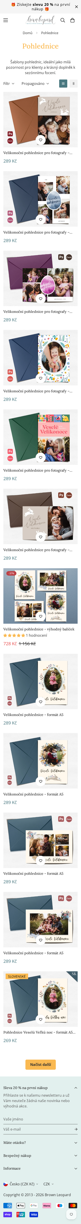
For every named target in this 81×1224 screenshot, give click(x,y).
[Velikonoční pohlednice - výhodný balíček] (40, 596)
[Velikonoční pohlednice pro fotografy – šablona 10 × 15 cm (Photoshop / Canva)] (40, 119)
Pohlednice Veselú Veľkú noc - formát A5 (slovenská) (38, 1032)
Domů (27, 33)
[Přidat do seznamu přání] (41, 140)
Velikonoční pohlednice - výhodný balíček (38, 629)
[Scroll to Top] (72, 1200)
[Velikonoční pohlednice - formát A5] (40, 681)
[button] (72, 20)
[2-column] (74, 84)
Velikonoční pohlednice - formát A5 (33, 714)
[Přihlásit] (72, 1129)
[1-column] (63, 84)
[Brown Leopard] (41, 20)
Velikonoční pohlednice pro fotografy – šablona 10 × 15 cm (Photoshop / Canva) (36, 152)
